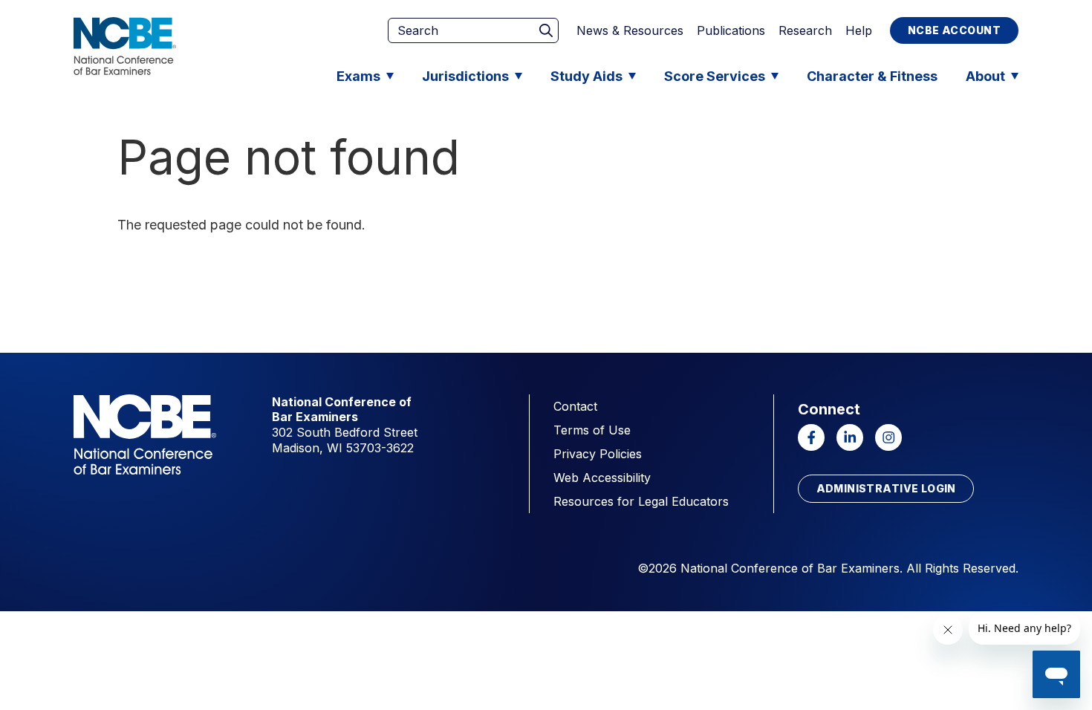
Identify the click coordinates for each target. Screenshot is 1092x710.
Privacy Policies (597, 453)
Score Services (714, 76)
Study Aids (586, 76)
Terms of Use (592, 430)
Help (858, 30)
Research (805, 30)
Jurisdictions (465, 76)
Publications (731, 30)
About (985, 76)
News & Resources (629, 30)
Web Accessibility (602, 477)
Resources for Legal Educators (641, 501)
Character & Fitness (872, 76)
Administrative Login (886, 488)
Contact (575, 406)
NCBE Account (954, 30)
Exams (358, 76)
